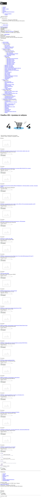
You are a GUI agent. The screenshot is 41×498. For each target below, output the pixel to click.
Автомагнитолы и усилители (10, 96)
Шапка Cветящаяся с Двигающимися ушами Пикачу (10, 377)
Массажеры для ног (10, 61)
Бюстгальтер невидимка (9, 82)
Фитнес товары (7, 74)
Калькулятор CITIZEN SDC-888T (6, 238)
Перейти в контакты (4, 26)
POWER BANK (7, 100)
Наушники (7, 107)
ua (1, 27)
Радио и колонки (8, 109)
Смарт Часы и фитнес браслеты (10, 111)
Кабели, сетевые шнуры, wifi (10, 103)
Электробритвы (7, 77)
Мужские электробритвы (9, 67)
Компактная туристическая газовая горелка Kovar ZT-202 (10, 308)
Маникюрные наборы (11, 54)
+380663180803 (7, 34)
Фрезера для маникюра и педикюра (11, 75)
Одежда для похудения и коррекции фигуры (13, 68)
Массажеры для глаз (10, 59)
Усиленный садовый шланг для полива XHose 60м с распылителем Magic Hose (14, 429)
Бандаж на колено (8, 81)
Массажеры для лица (10, 60)
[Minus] (0, 171)
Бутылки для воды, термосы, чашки (11, 91)
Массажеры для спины (11, 62)
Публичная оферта (8, 13)
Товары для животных (9, 47)
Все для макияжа (10, 52)
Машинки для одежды (9, 65)
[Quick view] (0, 167)
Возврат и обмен (6, 8)
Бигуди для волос (8, 55)
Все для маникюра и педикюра (12, 53)
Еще (3, 12)
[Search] (1, 5)
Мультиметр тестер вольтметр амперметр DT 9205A (9, 412)
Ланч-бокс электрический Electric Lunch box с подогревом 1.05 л (12, 394)
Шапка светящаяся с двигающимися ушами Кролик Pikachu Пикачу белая (13, 325)
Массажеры (7, 56)
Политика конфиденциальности (8, 11)
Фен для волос (7, 73)
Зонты (6, 83)
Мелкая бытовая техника (9, 104)
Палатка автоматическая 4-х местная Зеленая (8, 290)
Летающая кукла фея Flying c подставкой (7, 446)
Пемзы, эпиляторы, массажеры (10, 69)
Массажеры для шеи (10, 64)
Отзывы (6, 14)
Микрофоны (7, 105)
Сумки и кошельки (8, 88)
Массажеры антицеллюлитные (12, 58)
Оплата (4, 7)
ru (6, 27)
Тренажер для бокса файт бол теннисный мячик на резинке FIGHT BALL (13, 342)
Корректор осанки (8, 85)
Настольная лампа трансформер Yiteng (7, 360)
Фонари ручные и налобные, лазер (11, 93)
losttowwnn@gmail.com (4, 484)
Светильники (7, 110)
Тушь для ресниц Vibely (4, 273)
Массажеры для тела (10, 63)
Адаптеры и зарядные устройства (11, 101)
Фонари (6, 112)
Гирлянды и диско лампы (9, 46)
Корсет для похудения (9, 86)
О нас (4, 9)
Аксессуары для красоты (9, 50)
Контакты (4, 10)
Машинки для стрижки (9, 66)
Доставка (4, 473)
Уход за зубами (7, 72)
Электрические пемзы (9, 76)
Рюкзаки (6, 87)
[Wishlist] (1, 167)
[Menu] (0, 5)
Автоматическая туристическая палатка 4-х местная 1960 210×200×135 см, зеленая (15, 168)
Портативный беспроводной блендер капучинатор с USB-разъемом (12, 221)
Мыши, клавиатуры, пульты (10, 106)
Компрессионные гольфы (9, 84)
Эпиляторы (7, 78)
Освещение (7, 108)
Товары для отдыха (8, 92)
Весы (6, 102)
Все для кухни (7, 45)
